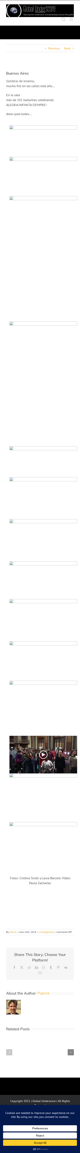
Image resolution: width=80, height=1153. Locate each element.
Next (67, 48)
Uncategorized (46, 931)
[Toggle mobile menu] (72, 19)
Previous (54, 48)
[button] (9, 1052)
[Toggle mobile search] (63, 19)
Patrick (13, 931)
